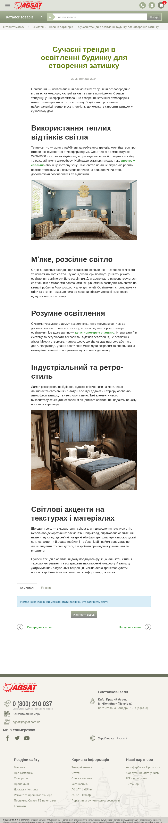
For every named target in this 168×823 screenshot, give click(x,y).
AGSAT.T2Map (81, 795)
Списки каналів (82, 778)
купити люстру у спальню (94, 332)
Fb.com (46, 588)
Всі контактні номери (27, 714)
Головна (19, 767)
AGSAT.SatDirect (82, 789)
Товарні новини (82, 767)
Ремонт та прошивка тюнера (33, 795)
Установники (80, 784)
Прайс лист (21, 784)
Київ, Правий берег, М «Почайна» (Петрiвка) (115, 701)
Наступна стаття (130, 627)
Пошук (154, 17)
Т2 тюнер (132, 784)
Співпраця (21, 778)
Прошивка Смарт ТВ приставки (35, 800)
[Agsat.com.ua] (28, 5)
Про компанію (23, 773)
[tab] (27, 587)
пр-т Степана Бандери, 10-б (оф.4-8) (123, 708)
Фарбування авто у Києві (142, 773)
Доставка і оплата (26, 789)
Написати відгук (83, 614)
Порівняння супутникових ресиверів (96, 800)
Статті (75, 773)
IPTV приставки (136, 778)
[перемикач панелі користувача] (152, 5)
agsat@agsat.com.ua (26, 722)
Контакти (20, 806)
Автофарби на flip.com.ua (143, 767)
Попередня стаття (39, 627)
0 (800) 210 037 (32, 703)
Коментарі (27, 588)
